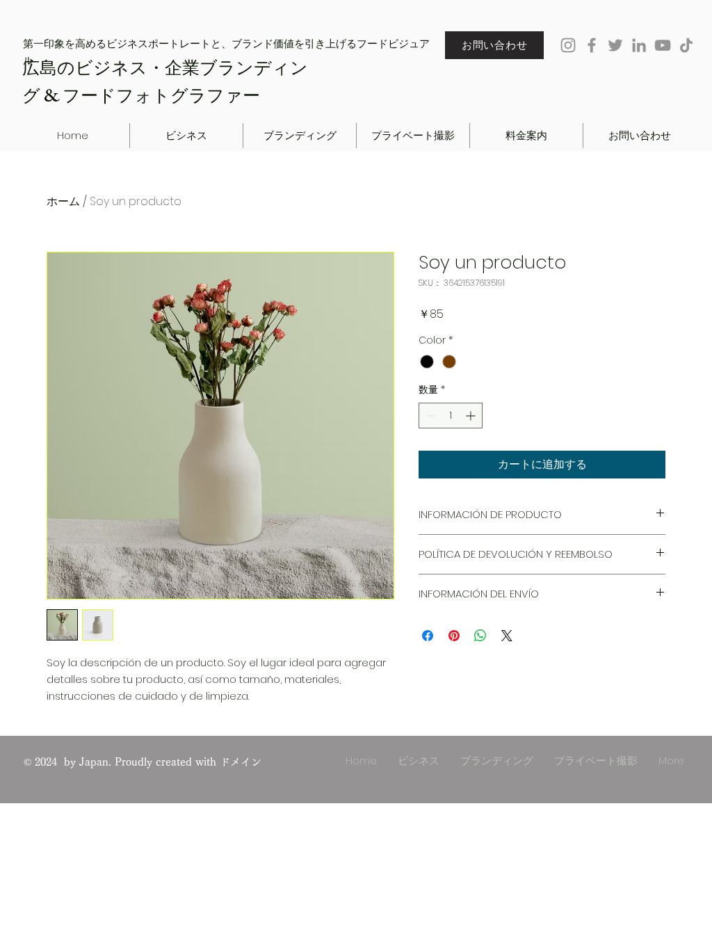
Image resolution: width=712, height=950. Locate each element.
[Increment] (471, 415)
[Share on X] (507, 635)
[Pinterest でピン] (454, 635)
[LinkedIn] (639, 45)
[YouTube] (662, 45)
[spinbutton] (450, 415)
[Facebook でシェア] (427, 635)
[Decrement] (429, 415)
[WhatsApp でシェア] (480, 635)
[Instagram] (568, 45)
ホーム (63, 201)
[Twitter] (615, 45)
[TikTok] (686, 45)
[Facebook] (591, 45)
